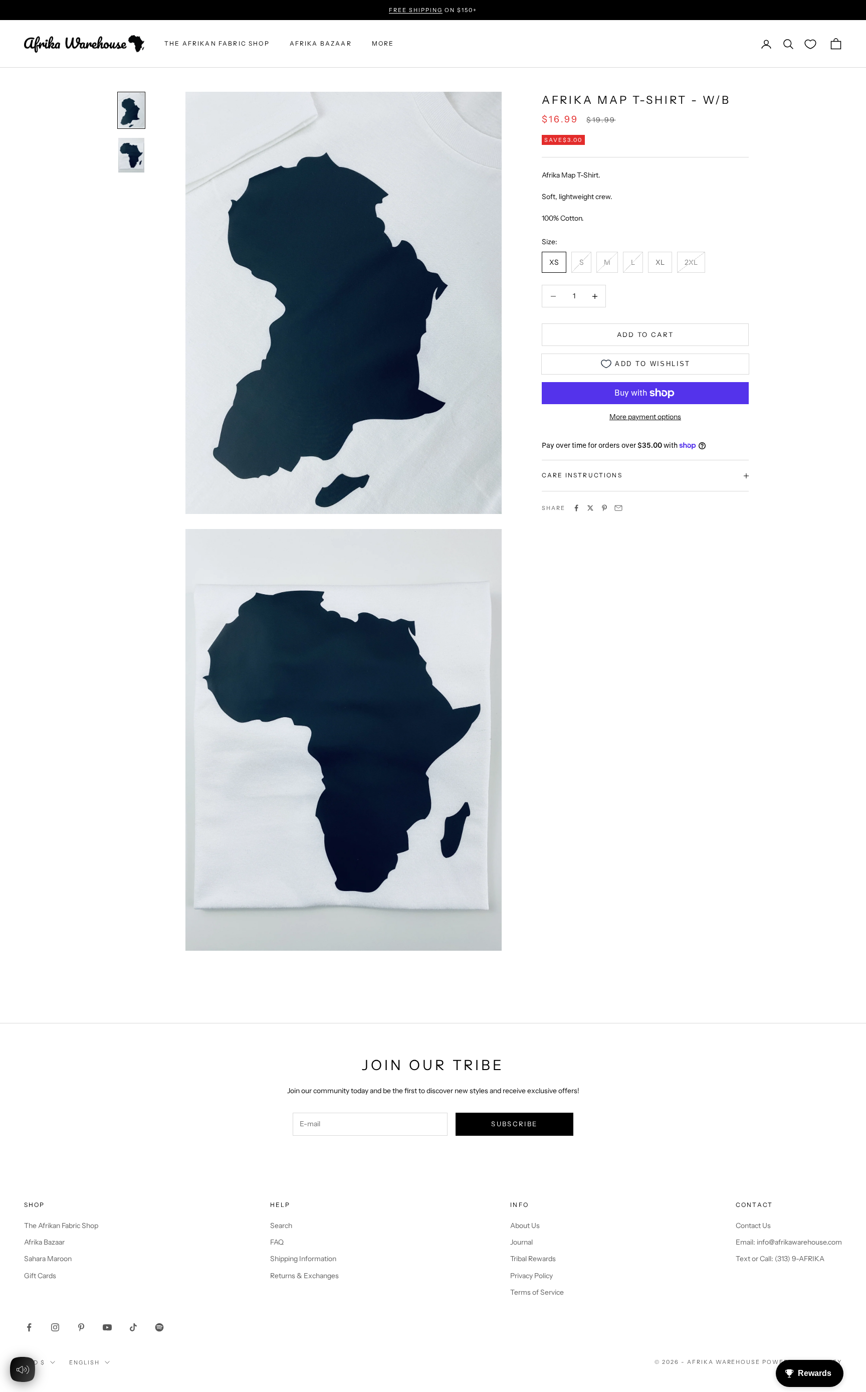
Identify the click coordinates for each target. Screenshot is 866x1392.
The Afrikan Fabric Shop (61, 1225)
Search (281, 1225)
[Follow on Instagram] (55, 1327)
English (84, 1362)
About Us (525, 1225)
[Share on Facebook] (576, 508)
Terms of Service (537, 1292)
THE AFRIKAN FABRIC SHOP (217, 44)
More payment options (645, 416)
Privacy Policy (531, 1275)
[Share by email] (618, 508)
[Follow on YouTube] (107, 1327)
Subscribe (514, 1124)
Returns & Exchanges (304, 1275)
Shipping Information (303, 1258)
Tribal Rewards (533, 1258)
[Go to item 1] (131, 110)
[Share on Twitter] (590, 508)
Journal (521, 1242)
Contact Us (753, 1225)
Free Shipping (416, 10)
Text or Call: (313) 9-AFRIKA (780, 1258)
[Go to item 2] (131, 155)
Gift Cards (40, 1275)
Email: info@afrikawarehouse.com (789, 1242)
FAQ (277, 1242)
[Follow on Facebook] (29, 1327)
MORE (383, 44)
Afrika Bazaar (44, 1242)
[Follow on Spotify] (159, 1327)
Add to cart (645, 334)
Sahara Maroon (48, 1258)
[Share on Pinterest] (604, 508)
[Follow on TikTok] (133, 1327)
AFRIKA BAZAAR (321, 44)
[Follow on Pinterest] (81, 1327)
